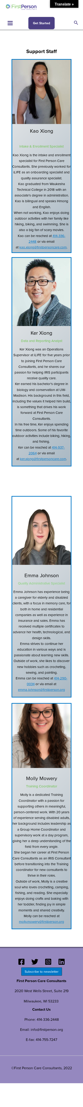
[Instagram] (48, 961)
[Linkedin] (61, 961)
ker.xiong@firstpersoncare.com (43, 458)
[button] (41, 23)
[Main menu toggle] (10, 23)
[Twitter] (34, 961)
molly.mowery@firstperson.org (41, 921)
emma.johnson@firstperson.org (41, 689)
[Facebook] (21, 961)
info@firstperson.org (47, 1029)
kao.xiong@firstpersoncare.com (43, 247)
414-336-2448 (48, 1019)
